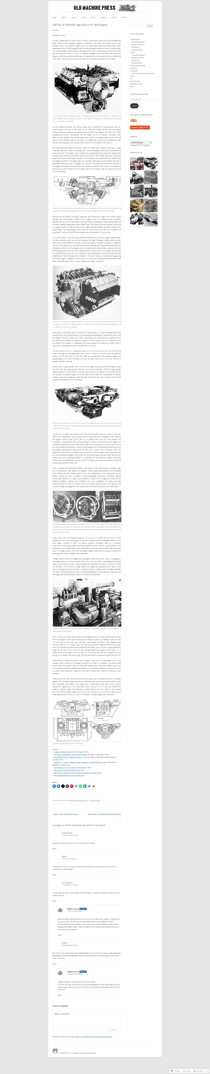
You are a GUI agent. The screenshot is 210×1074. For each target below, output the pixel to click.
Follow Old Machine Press (139, 94)
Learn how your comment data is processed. (96, 1037)
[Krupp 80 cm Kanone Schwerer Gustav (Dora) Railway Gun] (137, 163)
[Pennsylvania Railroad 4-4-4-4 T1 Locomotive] (137, 177)
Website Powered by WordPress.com (84, 1053)
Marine (132, 76)
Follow (134, 106)
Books (84, 17)
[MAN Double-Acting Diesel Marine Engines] (151, 177)
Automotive (73, 800)
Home (54, 17)
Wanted (124, 17)
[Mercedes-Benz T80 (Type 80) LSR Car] (151, 219)
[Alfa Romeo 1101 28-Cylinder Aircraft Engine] (151, 191)
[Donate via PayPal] (133, 122)
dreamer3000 (67, 833)
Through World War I (138, 42)
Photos (114, 17)
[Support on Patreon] (140, 129)
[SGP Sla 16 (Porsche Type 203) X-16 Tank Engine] (151, 163)
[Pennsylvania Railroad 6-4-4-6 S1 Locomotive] (137, 191)
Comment (113, 1030)
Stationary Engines (136, 84)
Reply (54, 848)
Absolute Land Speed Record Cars (142, 73)
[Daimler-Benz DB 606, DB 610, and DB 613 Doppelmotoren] (137, 219)
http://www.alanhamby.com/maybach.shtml (69, 775)
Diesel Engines (82, 800)
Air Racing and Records (137, 65)
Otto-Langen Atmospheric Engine (65, 814)
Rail (131, 78)
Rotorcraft (133, 68)
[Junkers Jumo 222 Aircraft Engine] (151, 205)
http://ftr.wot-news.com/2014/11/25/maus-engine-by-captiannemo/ (78, 773)
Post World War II (137, 50)
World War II (135, 47)
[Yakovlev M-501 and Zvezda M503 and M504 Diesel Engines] (137, 205)
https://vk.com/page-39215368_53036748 (68, 770)
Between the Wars (137, 44)
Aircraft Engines (135, 39)
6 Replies (55, 30)
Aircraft (132, 52)
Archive (74, 17)
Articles (64, 17)
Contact (103, 17)
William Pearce (73, 909)
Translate (146, 145)
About (93, 17)
